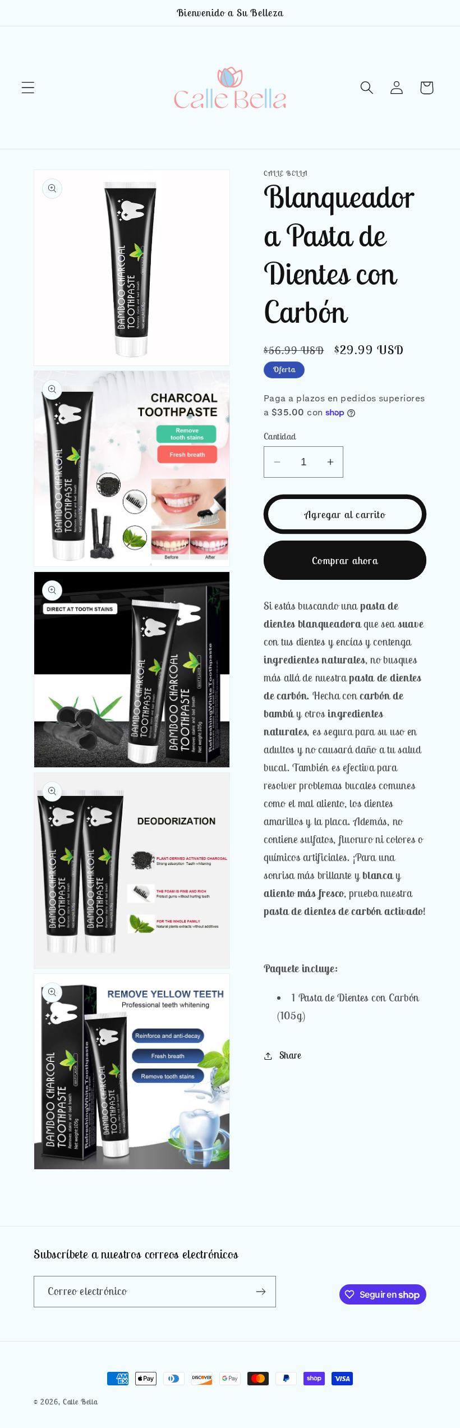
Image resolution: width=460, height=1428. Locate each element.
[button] (28, 88)
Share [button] (290, 1055)
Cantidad (280, 436)
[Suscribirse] (260, 1291)
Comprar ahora (345, 560)
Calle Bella (80, 1402)
